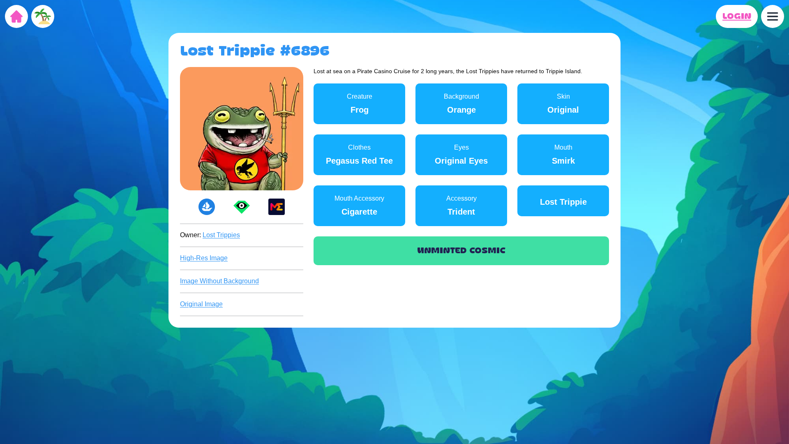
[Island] (42, 16)
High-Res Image (204, 257)
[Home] (16, 16)
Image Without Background (219, 281)
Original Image (201, 304)
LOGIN (736, 16)
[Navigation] (772, 16)
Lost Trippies (221, 234)
